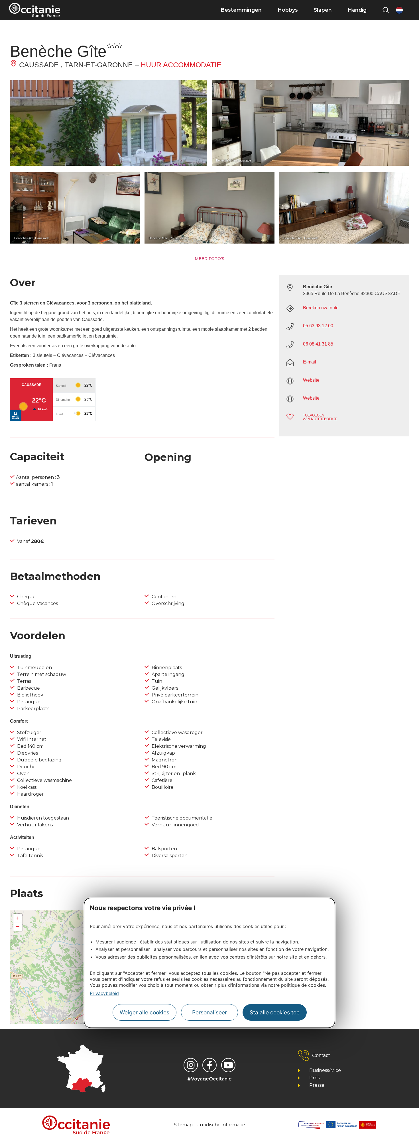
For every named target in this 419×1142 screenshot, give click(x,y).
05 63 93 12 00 (318, 325)
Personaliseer (209, 1012)
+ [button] (18, 918)
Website (311, 380)
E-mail (309, 361)
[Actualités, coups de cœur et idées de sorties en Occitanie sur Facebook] (209, 1065)
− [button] (18, 926)
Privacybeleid (104, 993)
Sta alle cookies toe (275, 1012)
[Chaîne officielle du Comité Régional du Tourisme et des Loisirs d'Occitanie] (228, 1065)
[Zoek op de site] (386, 10)
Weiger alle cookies (144, 1012)
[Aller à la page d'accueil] (34, 10)
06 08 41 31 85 (318, 344)
